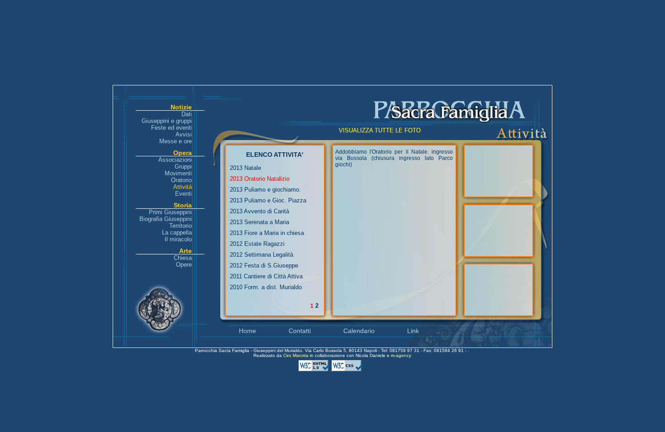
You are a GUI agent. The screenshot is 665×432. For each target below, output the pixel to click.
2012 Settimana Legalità (261, 254)
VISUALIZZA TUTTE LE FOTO (380, 130)
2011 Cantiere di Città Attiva (266, 276)
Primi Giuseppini (170, 212)
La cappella (177, 232)
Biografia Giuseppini (165, 219)
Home (247, 330)
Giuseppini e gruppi (167, 120)
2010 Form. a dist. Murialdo (266, 287)
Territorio (180, 225)
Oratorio (181, 180)
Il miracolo (178, 239)
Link (413, 330)
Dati (186, 114)
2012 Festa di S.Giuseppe (264, 265)
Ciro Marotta (296, 355)
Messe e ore (175, 141)
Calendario (359, 330)
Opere (184, 264)
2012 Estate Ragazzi (257, 243)
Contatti (300, 330)
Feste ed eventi (171, 127)
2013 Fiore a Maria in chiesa (267, 233)
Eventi (183, 193)
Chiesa (183, 257)
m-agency (401, 355)
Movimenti (178, 173)
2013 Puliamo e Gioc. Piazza (268, 200)
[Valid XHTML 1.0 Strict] (315, 369)
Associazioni (175, 159)
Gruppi (183, 166)
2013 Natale (245, 167)
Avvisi (184, 134)
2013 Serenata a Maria (259, 222)
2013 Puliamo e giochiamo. (265, 189)
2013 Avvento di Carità (259, 211)
